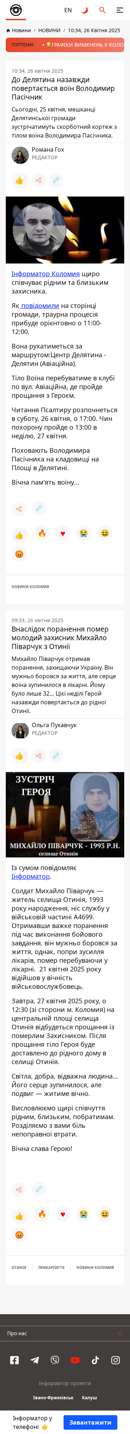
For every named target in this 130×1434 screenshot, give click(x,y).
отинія (19, 1267)
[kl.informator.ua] (16, 10)
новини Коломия (30, 586)
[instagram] (115, 1360)
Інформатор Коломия (46, 273)
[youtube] (75, 1360)
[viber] (55, 1360)
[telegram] (34, 1360)
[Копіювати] (56, 180)
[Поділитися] (38, 180)
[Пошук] (102, 10)
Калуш (89, 1398)
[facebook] (14, 1360)
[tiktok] (95, 1360)
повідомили (39, 305)
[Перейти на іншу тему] (85, 10)
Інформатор (31, 876)
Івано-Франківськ (53, 1398)
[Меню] (120, 10)
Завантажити (90, 1422)
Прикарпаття (51, 1267)
